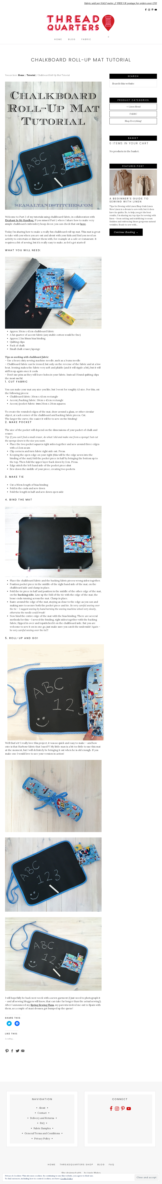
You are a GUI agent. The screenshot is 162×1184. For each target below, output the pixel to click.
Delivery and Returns (42, 1118)
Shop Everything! (133, 121)
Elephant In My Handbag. (19, 220)
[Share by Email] (23, 1051)
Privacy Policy (42, 1138)
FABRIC (133, 114)
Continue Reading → (128, 233)
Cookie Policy (66, 1178)
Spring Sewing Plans (42, 1004)
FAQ (42, 1123)
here (83, 223)
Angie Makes (94, 1172)
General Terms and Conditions (42, 1133)
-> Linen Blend (133, 106)
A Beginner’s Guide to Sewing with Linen (129, 200)
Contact (42, 1112)
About (42, 1107)
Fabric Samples (42, 1128)
